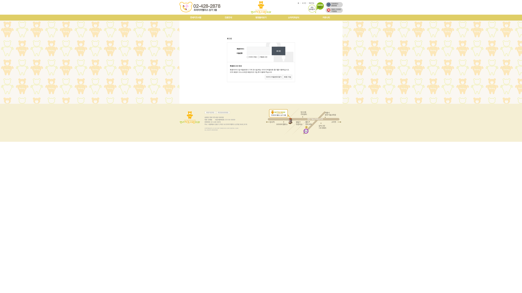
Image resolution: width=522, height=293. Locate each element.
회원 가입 (287, 77)
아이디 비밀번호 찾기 (274, 77)
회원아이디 (240, 49)
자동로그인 (263, 57)
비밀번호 (240, 53)
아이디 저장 (253, 57)
